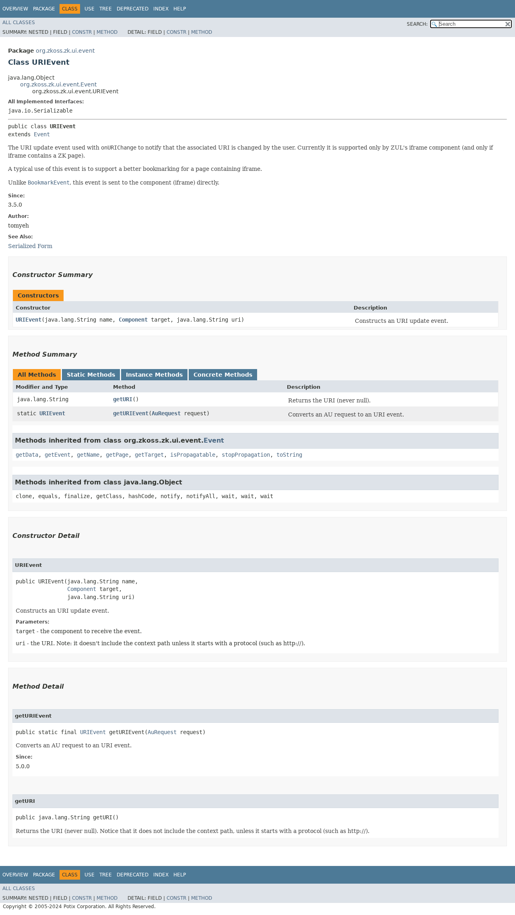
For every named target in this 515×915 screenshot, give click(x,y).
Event (42, 134)
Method (107, 32)
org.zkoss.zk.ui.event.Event (58, 84)
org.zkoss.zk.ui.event (65, 50)
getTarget (149, 454)
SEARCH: (417, 24)
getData (27, 454)
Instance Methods (154, 374)
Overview (15, 9)
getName (88, 454)
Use (89, 9)
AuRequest (166, 413)
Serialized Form (30, 246)
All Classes (18, 22)
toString (289, 454)
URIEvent (28, 319)
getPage (117, 454)
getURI (122, 399)
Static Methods (91, 374)
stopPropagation (246, 454)
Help (179, 9)
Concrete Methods (223, 374)
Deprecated (132, 9)
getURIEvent (130, 413)
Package (44, 9)
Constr (82, 32)
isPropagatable (192, 454)
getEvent (57, 454)
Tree (105, 9)
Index (161, 9)
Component (133, 319)
